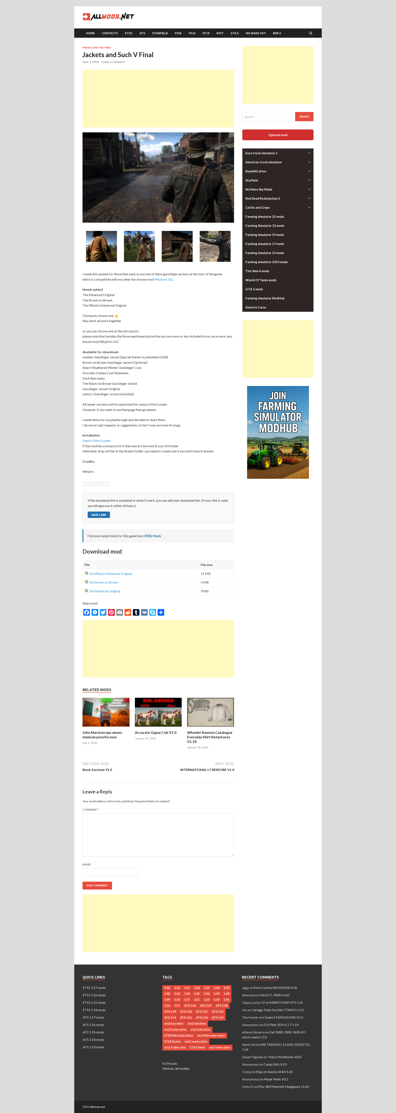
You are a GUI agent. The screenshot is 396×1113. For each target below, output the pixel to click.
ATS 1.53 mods (93, 1047)
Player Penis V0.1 (276, 1079)
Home (90, 33)
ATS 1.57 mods (93, 1017)
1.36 (177, 987)
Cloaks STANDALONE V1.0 (283, 1017)
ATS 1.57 (218, 1017)
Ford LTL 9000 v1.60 (274, 995)
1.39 (207, 987)
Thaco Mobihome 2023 (284, 1057)
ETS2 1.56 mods (94, 995)
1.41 (226, 987)
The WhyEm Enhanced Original (110, 573)
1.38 (197, 987)
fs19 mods (169, 1063)
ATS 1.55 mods (93, 1032)
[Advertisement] (158, 98)
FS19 (206, 33)
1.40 (216, 987)
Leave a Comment (113, 62)
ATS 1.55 (186, 1017)
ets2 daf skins (197, 1023)
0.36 (167, 987)
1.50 (177, 999)
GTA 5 (235, 33)
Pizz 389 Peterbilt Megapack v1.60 (283, 1086)
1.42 (167, 993)
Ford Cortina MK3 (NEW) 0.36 (275, 987)
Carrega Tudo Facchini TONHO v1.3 (277, 1010)
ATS (142, 33)
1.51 (187, 999)
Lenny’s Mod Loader (96, 440)
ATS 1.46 (190, 1005)
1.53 (207, 999)
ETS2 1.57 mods (94, 987)
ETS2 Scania (172, 1041)
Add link (98, 514)
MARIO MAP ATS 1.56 (286, 1002)
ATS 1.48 (221, 1005)
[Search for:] (278, 116)
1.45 (197, 993)
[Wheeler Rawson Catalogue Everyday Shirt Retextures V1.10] (210, 728)
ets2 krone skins (175, 1029)
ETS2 (128, 33)
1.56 (167, 1005)
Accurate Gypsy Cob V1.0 (155, 732)
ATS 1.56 (202, 1017)
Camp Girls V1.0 (275, 1064)
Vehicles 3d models (175, 1068)
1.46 (207, 993)
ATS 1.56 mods (93, 1025)
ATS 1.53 (218, 1011)
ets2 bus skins (173, 1023)
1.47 (216, 993)
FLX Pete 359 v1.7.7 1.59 (281, 1025)
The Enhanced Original (104, 591)
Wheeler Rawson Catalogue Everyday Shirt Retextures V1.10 (209, 737)
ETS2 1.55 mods (94, 1002)
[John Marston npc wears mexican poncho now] (106, 728)
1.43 (177, 993)
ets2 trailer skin (175, 1047)
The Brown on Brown (103, 582)
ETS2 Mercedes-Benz (178, 1035)
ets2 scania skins (196, 1041)
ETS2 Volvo (197, 1047)
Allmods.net (97, 1106)
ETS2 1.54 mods (94, 1010)
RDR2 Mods (153, 536)
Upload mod (278, 135)
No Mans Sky (256, 33)
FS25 (178, 33)
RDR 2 (277, 33)
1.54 (216, 999)
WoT (220, 33)
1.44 (187, 993)
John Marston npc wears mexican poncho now (102, 734)
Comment (91, 809)
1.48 (226, 993)
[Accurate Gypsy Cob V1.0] (158, 728)
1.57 (177, 1005)
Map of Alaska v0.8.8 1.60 (274, 1072)
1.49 (167, 999)
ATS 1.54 (170, 1017)
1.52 (197, 999)
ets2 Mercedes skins (211, 1035)
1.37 (187, 987)
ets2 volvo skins (219, 1047)
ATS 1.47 (206, 1005)
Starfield (160, 33)
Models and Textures (96, 47)
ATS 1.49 (170, 1011)
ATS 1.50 (186, 1011)
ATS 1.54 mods (93, 1039)
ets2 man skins (200, 1029)
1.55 (226, 999)
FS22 (192, 33)
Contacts (110, 33)
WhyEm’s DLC (164, 279)
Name (86, 864)
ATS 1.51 (202, 1011)
